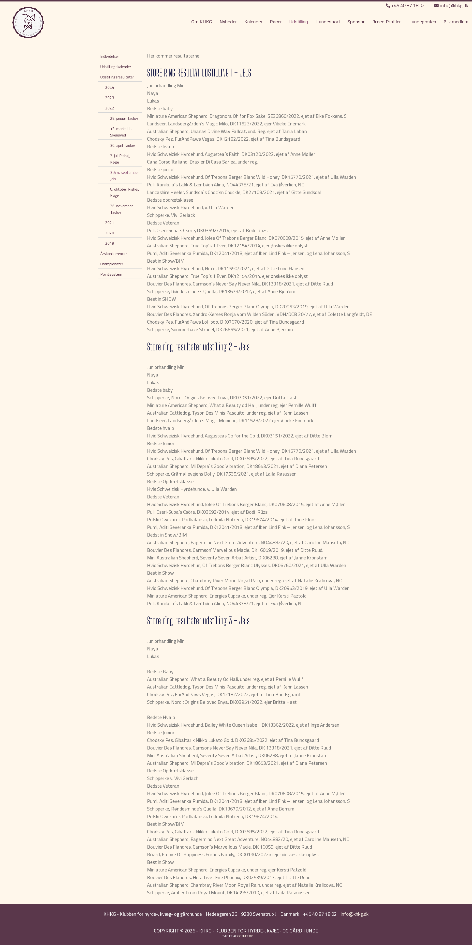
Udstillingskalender (115, 67)
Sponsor (356, 22)
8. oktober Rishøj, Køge (124, 192)
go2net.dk (245, 936)
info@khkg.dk (453, 5)
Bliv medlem (455, 22)
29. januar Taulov (124, 118)
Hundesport (327, 22)
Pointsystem (111, 274)
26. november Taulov (121, 209)
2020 (109, 233)
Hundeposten (422, 22)
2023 (109, 98)
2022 (109, 108)
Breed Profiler (386, 22)
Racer (276, 22)
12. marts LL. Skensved (121, 132)
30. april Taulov (122, 145)
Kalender (253, 22)
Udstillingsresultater (117, 77)
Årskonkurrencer (113, 253)
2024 (109, 87)
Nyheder (228, 22)
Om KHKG (201, 22)
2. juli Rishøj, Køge (120, 159)
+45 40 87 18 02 (408, 5)
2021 (109, 222)
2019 (109, 243)
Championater (111, 264)
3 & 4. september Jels (124, 175)
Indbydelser (109, 56)
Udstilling (298, 22)
